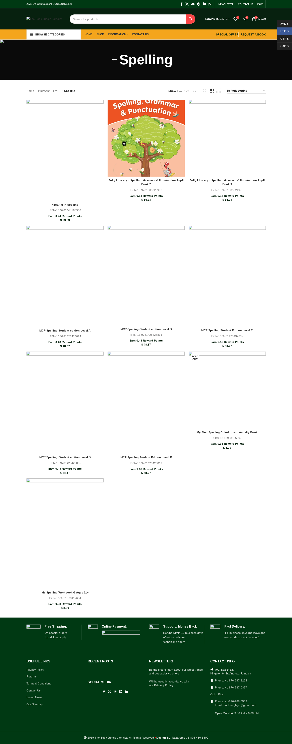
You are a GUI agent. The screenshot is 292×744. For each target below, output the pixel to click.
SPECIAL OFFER (227, 34)
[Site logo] (44, 18)
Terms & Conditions (38, 683)
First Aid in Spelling (65, 204)
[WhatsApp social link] (210, 4)
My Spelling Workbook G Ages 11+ (65, 592)
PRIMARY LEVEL (49, 90)
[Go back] (114, 60)
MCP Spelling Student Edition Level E (146, 457)
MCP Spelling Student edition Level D (65, 457)
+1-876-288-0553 (236, 701)
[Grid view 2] (205, 90)
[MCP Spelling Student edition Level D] (65, 402)
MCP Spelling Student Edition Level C (227, 330)
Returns (31, 676)
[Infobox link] (54, 632)
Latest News (34, 697)
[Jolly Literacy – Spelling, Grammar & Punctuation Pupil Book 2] (146, 138)
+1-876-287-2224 (236, 680)
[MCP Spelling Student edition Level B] (146, 276)
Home (30, 90)
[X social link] (187, 4)
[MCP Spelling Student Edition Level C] (227, 276)
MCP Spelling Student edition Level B (146, 329)
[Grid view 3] (212, 90)
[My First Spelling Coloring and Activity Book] (227, 390)
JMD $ (283, 23)
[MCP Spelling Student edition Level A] (65, 276)
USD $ (283, 31)
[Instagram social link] (115, 691)
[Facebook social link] (181, 4)
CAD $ (283, 46)
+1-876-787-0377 (236, 687)
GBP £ (283, 38)
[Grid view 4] (218, 90)
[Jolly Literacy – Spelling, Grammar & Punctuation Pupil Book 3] (227, 138)
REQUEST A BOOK (253, 34)
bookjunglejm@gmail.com (240, 705)
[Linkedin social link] (204, 4)
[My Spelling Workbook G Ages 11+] (65, 533)
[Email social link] (193, 4)
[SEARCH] (190, 19)
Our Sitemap (34, 704)
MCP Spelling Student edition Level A (65, 330)
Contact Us (33, 690)
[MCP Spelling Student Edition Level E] (146, 403)
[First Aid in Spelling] (65, 150)
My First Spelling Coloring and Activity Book (227, 432)
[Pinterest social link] (199, 4)
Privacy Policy (35, 669)
